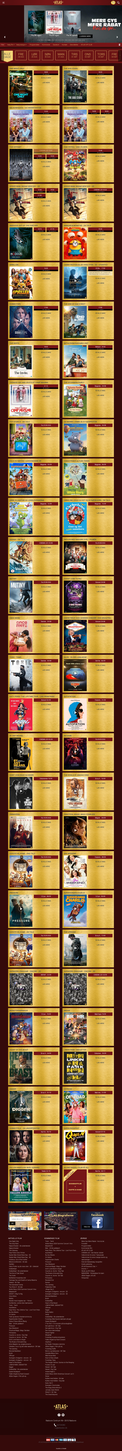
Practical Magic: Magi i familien (19, 1330)
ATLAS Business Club (88, 1266)
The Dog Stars (14, 1243)
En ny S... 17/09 (100, 936)
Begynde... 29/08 (100, 386)
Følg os (87, 1227)
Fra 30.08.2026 (100, 543)
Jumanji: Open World (52, 1390)
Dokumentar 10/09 (46, 779)
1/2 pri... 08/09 (46, 896)
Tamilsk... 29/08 (46, 621)
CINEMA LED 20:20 (100, 190)
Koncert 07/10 (100, 1132)
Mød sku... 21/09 (100, 1092)
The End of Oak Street (16, 1273)
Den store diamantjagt (52, 1330)
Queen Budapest (14, 1372)
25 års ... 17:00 (100, 269)
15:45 (100, 229)
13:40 (100, 151)
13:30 (46, 112)
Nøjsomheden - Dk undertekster (19, 1246)
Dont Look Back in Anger (17, 1339)
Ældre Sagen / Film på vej (17, 1376)
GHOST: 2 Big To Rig (15, 1294)
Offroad (11, 1356)
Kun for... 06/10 (46, 1132)
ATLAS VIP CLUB (86, 45)
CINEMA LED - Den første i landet (92, 1253)
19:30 (52, 157)
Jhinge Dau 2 (49, 1289)
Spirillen (11, 1264)
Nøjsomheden (13, 1248)
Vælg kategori (20, 45)
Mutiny (11, 1298)
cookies (73, 1437)
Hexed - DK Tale (50, 1367)
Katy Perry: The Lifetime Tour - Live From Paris (24, 1310)
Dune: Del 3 (49, 1383)
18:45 (46, 347)
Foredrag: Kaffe (50, 1349)
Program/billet (34, 45)
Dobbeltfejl (48, 1301)
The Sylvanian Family (16, 1285)
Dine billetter (74, 45)
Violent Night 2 (50, 1372)
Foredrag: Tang (50, 1360)
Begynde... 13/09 (100, 504)
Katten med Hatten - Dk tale (54, 1378)
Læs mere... (52, 1227)
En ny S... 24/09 (46, 1053)
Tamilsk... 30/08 (46, 661)
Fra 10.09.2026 (46, 818)
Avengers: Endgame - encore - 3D (20, 1360)
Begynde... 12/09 (46, 504)
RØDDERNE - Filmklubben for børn (92, 1273)
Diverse (84, 1269)
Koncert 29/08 (100, 582)
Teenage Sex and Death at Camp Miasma (23, 1280)
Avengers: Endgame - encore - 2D (20, 1358)
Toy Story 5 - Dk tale (16, 1287)
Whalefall (48, 1335)
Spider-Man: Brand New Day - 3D (20, 1257)
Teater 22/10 (46, 1171)
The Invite (12, 1275)
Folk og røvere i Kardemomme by (20, 1317)
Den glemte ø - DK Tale (53, 1326)
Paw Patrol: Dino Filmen (17, 1253)
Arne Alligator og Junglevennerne (20, 1344)
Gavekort (56, 45)
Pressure (12, 1326)
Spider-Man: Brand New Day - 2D (20, 1255)
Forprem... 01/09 (100, 700)
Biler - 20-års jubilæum (16, 1323)
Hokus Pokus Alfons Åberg (18, 1321)
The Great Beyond (51, 1394)
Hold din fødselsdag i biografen (91, 1262)
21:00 (40, 196)
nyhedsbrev (50, 1437)
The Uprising (13, 1349)
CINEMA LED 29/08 (46, 543)
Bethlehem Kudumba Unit (17, 1278)
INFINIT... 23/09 (46, 975)
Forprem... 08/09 (100, 857)
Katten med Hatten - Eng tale (54, 1381)
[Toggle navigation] (118, 2)
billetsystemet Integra (65, 1442)
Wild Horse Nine (50, 1356)
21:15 (52, 229)
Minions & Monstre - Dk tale (18, 1262)
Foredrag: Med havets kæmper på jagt (58, 1319)
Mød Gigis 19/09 (100, 1014)
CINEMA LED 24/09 (100, 975)
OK (12, 1223)
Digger (11, 1367)
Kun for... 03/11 (100, 1171)
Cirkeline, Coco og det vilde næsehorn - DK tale (24, 1346)
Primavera (12, 1333)
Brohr (11, 1353)
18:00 (46, 73)
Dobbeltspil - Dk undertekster (18, 1271)
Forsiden (84, 1243)
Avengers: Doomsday (52, 1385)
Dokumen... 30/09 (100, 1053)
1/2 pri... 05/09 (100, 896)
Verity (47, 1314)
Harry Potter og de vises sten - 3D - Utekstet (23, 1266)
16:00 (94, 112)
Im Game (12, 1314)
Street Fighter (49, 1333)
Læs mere (46, 83)
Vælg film (10, 45)
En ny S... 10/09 (100, 779)
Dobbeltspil (12, 1269)
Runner (47, 1282)
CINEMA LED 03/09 (46, 739)
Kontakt (64, 45)
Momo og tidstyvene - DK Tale (55, 1351)
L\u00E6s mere (61, 36)
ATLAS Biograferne (58, 3)
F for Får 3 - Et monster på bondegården (58, 1323)
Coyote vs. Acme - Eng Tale (18, 1335)
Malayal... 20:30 (100, 347)
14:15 (39, 229)
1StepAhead (79, 1442)
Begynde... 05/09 (46, 464)
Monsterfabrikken (15, 1351)
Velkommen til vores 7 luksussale (92, 1255)
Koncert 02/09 (46, 700)
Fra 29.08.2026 (46, 425)
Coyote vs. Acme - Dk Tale (18, 1337)
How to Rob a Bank (51, 1358)
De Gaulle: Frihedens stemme (55, 1344)
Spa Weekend (13, 1328)
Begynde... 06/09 (100, 464)
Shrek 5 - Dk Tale (50, 1392)
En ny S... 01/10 (46, 1092)
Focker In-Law (50, 1365)
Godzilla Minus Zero (51, 1353)
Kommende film (86, 1248)
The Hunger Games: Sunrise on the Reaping (59, 1362)
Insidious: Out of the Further (18, 1259)
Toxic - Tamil (13, 1305)
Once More (12, 1296)
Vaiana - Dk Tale (14, 1282)
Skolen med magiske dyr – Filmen (20, 1301)
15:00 (40, 157)
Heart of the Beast (15, 1362)
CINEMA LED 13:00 (46, 151)
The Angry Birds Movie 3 (53, 1388)
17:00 (46, 308)
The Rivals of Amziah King (17, 1342)
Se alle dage (46, 78)
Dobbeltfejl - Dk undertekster (18, 1369)
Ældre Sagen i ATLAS (88, 1275)
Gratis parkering (86, 1264)
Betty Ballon (49, 1312)
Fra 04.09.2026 (100, 739)
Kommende (46, 45)
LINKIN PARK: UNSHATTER (18, 1365)
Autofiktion (12, 1307)
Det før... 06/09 (100, 661)
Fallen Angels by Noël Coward (19, 1374)
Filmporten (85, 1278)
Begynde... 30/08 (100, 425)
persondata (66, 1437)
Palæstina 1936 (50, 1287)
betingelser (58, 1437)
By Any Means (13, 1312)
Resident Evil (49, 1280)
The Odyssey (13, 1250)
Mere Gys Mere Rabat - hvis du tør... (93, 1241)
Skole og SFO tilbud (88, 1271)
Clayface (48, 1342)
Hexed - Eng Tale (50, 1369)
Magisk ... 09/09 (100, 818)
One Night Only (14, 1241)
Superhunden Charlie (16, 1319)
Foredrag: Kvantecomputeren (55, 1337)
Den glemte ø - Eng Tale (53, 1328)
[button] (5, 37)
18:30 (100, 73)
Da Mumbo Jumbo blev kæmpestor (21, 1303)
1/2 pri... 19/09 (46, 1014)
